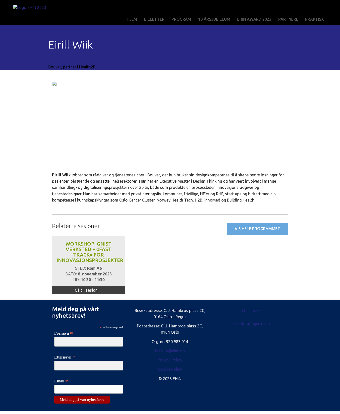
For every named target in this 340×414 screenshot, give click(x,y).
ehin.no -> (251, 310)
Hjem (132, 19)
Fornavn (63, 333)
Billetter (154, 19)
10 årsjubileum (214, 19)
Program (181, 19)
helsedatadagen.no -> (251, 323)
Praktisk (314, 19)
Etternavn (64, 357)
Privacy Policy (170, 360)
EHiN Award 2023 (254, 19)
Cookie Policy (170, 369)
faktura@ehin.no (170, 351)
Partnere (288, 19)
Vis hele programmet (257, 228)
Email (61, 381)
